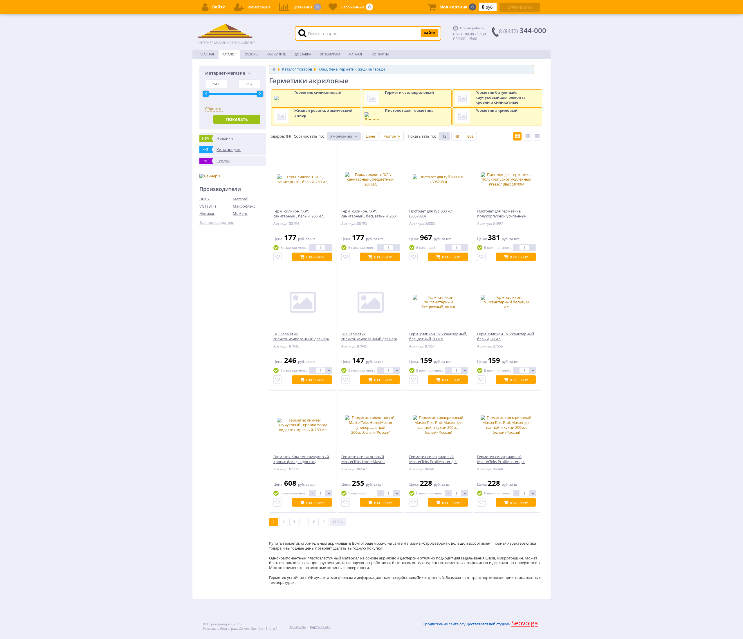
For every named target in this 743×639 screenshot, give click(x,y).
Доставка (303, 54)
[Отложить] (277, 257)
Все (470, 136)
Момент (240, 213)
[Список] (527, 136)
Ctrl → (338, 521)
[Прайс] (537, 136)
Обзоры (251, 54)
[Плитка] (517, 136)
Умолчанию (341, 136)
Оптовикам (330, 54)
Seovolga (524, 622)
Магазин (356, 54)
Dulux (204, 198)
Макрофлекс (244, 206)
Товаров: (277, 136)
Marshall (240, 198)
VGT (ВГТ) (207, 206)
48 (457, 136)
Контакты (380, 54)
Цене (370, 136)
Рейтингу (391, 136)
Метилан (207, 213)
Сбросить (214, 108)
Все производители (216, 222)
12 (444, 136)
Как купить (276, 54)
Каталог (229, 54)
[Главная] (274, 69)
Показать (237, 119)
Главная (207, 54)
